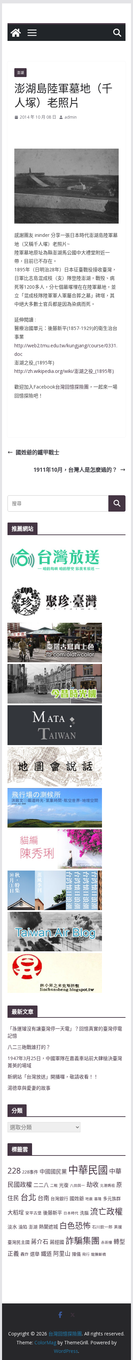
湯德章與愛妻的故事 (29, 1088)
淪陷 (22, 1227)
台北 (28, 1197)
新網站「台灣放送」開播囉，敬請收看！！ (53, 1076)
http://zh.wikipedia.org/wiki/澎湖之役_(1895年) (64, 371)
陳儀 (76, 1254)
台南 (43, 1198)
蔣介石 (39, 1241)
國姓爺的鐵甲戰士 (37, 452)
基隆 (98, 1198)
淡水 (12, 1226)
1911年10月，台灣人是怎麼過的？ (75, 469)
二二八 (41, 1184)
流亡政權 (106, 1211)
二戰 (54, 1185)
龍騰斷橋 (98, 1254)
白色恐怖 (75, 1225)
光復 (64, 1185)
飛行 (86, 1254)
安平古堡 (33, 1212)
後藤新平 (52, 1212)
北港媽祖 (107, 1185)
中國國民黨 (53, 1171)
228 (14, 1170)
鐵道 (46, 1253)
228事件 (30, 1172)
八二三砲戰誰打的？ (29, 1047)
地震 (89, 1198)
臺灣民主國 (19, 1242)
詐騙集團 (82, 1240)
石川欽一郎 (102, 1226)
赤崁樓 (106, 1242)
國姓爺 (77, 1198)
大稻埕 (16, 1212)
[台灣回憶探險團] (16, 33)
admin (70, 117)
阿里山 (62, 1253)
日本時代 (70, 1213)
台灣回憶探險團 (72, 386)
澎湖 (20, 72)
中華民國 (88, 1170)
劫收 (92, 1184)
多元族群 (112, 1198)
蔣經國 (57, 1242)
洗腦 (84, 1213)
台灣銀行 (59, 1198)
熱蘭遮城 (48, 1226)
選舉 (35, 1254)
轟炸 (24, 1254)
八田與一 (77, 1185)
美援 (118, 1226)
